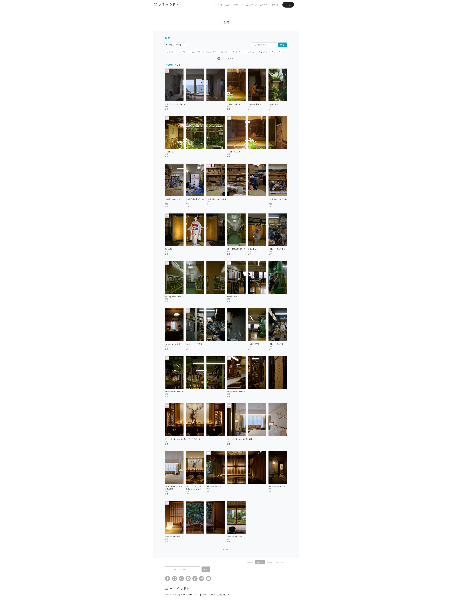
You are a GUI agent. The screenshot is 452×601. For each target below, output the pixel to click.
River (250, 52)
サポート (275, 4)
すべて (178, 45)
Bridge (276, 52)
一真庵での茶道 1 (233, 151)
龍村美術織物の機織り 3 (174, 391)
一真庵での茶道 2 (233, 104)
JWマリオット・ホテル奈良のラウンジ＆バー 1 (182, 439)
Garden (237, 52)
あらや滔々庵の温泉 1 (214, 486)
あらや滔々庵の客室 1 (173, 536)
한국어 (269, 562)
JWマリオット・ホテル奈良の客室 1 (240, 439)
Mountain (211, 52)
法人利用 (264, 4)
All (170, 52)
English (250, 562)
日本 (166, 109)
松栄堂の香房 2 (253, 344)
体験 (236, 4)
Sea (224, 52)
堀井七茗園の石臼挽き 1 (174, 296)
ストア (288, 4)
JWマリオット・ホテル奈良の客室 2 (173, 487)
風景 (228, 4)
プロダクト (218, 4)
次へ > (228, 549)
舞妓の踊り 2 (252, 249)
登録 (206, 569)
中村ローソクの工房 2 (276, 344)
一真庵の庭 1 (170, 151)
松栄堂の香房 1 (232, 296)
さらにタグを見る (228, 58)
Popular (195, 52)
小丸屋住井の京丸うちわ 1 (216, 199)
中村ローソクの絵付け (173, 344)
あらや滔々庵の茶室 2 (235, 536)
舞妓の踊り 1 (170, 249)
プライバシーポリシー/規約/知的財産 (216, 594)
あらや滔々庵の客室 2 (276, 486)
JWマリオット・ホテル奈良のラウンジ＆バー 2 (195, 487)
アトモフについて (249, 4)
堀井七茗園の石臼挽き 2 (236, 249)
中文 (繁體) (280, 562)
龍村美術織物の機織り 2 (236, 391)
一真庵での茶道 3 (254, 104)
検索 (282, 45)
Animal (263, 52)
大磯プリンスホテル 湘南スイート (177, 104)
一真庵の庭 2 (273, 104)
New (182, 52)
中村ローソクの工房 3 (276, 249)
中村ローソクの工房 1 (194, 344)
